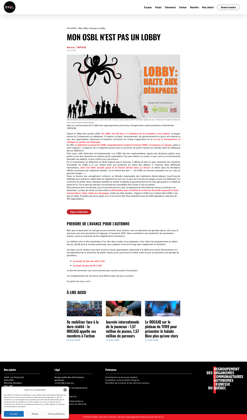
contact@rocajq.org (64, 383)
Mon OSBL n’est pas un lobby (91, 28)
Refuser (35, 414)
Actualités (72, 28)
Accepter (14, 414)
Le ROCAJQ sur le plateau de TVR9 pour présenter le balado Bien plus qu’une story (161, 329)
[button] (65, 390)
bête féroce (159, 417)
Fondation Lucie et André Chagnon (122, 380)
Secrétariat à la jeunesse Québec (121, 377)
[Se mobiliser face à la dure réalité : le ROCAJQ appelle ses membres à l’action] (84, 302)
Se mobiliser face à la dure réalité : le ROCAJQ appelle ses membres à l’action (83, 329)
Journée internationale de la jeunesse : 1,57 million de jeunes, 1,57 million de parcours (122, 329)
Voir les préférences (56, 414)
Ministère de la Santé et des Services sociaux (127, 383)
